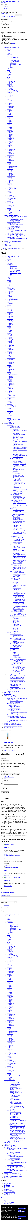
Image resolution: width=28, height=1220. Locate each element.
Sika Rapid (9, 173)
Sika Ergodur (10, 107)
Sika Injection (10, 137)
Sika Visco (9, 206)
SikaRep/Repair (11, 176)
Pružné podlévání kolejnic (19, 497)
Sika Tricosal (10, 202)
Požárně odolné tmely (18, 532)
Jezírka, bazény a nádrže (19, 597)
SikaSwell (9, 190)
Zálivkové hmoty (17, 496)
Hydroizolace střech (15, 546)
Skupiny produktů (17, 542)
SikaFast (9, 109)
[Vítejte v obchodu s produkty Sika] (10, 1)
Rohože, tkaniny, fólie (15, 64)
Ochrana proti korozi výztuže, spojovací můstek (19, 463)
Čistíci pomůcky (14, 57)
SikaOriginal (16, 620)
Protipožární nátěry (17, 540)
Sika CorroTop (10, 95)
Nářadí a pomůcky (8, 727)
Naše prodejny (7, 1183)
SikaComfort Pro (17, 623)
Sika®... (5, 858)
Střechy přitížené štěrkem (19, 550)
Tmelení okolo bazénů (18, 535)
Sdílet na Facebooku (9, 777)
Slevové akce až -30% (9, 240)
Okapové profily (11, 237)
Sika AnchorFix (11, 81)
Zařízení (15, 641)
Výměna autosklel (17, 645)
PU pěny (15, 526)
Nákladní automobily (18, 662)
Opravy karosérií (17, 646)
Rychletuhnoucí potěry (18, 581)
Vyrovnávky (16, 582)
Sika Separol (10, 184)
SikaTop (9, 199)
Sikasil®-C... (6, 847)
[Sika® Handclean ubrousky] (11, 867)
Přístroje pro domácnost (19, 639)
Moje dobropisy (8, 1203)
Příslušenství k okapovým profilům (18, 238)
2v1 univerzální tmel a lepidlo (17, 678)
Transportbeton (16, 433)
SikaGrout (9, 128)
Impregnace (16, 452)
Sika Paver (9, 159)
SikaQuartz (16, 628)
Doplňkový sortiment (18, 444)
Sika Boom (9, 85)
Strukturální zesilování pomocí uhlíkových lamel (19, 573)
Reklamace (6, 1189)
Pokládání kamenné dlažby (19, 498)
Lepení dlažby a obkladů (16, 578)
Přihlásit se (3, 2)
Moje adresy (7, 1205)
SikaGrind (9, 127)
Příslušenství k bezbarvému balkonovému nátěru (16, 225)
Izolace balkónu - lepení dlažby (17, 681)
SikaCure (9, 99)
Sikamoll (9, 152)
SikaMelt (9, 148)
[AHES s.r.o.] (4, 13)
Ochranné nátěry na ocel (19, 539)
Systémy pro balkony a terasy (11, 215)
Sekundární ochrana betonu (20, 448)
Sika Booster (10, 86)
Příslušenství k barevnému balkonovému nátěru (16, 219)
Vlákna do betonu (17, 454)
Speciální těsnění (17, 525)
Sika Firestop (10, 116)
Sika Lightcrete (10, 144)
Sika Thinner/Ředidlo (12, 198)
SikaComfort (16, 621)
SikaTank (9, 192)
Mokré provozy (17, 480)
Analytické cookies (5, 1217)
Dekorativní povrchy (18, 475)
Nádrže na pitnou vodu (18, 602)
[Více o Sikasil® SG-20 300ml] (7, 739)
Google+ (11, 774)
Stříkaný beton (16, 436)
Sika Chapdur (10, 131)
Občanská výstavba (15, 426)
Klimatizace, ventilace (18, 642)
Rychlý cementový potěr (16, 684)
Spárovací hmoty (17, 588)
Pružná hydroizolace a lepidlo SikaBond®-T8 (14, 228)
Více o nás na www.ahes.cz (10, 1193)
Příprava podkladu (17, 613)
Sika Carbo (9, 88)
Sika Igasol (9, 132)
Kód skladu (3, 758)
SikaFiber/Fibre (10, 113)
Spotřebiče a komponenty (16, 638)
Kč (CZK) (6, 8)
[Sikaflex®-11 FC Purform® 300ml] (13, 877)
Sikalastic (9, 139)
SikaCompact (16, 627)
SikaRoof (9, 178)
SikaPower (9, 164)
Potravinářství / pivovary (19, 482)
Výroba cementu (14, 429)
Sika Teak (9, 194)
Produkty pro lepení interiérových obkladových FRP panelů (15, 690)
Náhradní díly (16, 61)
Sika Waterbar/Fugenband (13, 210)
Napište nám (4, 10)
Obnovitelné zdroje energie (16, 670)
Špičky (11, 67)
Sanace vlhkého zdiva (18, 514)
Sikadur (9, 104)
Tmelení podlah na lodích (19, 533)
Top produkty (10, 674)
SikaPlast (9, 163)
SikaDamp (9, 100)
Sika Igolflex (10, 134)
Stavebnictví (10, 425)
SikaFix (9, 117)
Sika (8, 78)
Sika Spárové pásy (11, 188)
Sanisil (8, 68)
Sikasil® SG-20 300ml (8, 742)
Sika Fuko (9, 123)
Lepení (11, 564)
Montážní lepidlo (14, 685)
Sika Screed (10, 180)
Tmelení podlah (17, 518)
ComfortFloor (16, 473)
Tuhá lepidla (16, 577)
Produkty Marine (8, 242)
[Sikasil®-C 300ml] (9, 844)
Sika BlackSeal (10, 82)
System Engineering (18, 635)
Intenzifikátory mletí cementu (20, 430)
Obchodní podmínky (9, 1186)
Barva (3, 787)
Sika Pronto (10, 169)
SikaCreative (16, 624)
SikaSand (15, 629)
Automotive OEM (14, 648)
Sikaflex (9, 118)
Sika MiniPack (10, 150)
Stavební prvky (17, 657)
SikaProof (9, 170)
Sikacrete (9, 96)
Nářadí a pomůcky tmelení (19, 531)
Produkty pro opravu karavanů (11, 723)
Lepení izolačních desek (19, 568)
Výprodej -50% (7, 245)
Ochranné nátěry (14, 536)
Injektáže (15, 471)
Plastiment (9, 54)
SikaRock (9, 177)
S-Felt (8, 75)
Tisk (5, 778)
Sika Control (10, 92)
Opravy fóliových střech (19, 557)
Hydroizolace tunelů (18, 596)
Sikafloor (9, 120)
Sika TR (9, 201)
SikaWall (9, 209)
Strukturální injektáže (18, 511)
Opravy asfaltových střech (19, 556)
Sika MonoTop (10, 153)
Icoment (9, 50)
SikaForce (9, 121)
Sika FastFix (10, 110)
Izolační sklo (16, 655)
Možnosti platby (8, 1190)
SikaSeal (9, 181)
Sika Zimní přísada (14, 687)
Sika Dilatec (10, 103)
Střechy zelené (16, 551)
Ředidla (12, 65)
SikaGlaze (9, 125)
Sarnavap (9, 74)
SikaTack (9, 191)
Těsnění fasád (16, 517)
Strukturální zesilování (18, 469)
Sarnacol (9, 71)
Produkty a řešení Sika (9, 423)
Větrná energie (16, 671)
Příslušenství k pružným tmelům (18, 236)
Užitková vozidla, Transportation (18, 659)
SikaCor (9, 93)
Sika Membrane (11, 149)
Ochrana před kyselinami (19, 537)
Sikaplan (9, 162)
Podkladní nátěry (17, 570)
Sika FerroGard (10, 111)
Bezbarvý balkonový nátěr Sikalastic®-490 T (13, 222)
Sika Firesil (9, 114)
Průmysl (9, 632)
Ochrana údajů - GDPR (9, 1192)
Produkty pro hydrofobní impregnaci (13, 726)
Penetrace (15, 579)
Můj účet (3, 1197)
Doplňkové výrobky (18, 589)
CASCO (9, 49)
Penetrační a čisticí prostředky (17, 528)
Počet (2, 783)
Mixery (12, 58)
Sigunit (8, 77)
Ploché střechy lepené (18, 561)
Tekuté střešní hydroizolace (19, 560)
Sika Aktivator (10, 79)
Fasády (11, 544)
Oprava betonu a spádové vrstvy (15, 233)
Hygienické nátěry (17, 543)
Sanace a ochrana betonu (16, 458)
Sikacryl (9, 98)
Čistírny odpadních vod (19, 600)
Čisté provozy (16, 478)
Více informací (4, 1214)
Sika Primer (10, 167)
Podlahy (12, 472)
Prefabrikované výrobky (19, 434)
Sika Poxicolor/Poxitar (12, 166)
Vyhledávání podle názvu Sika (11, 47)
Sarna (8, 70)
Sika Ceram (10, 89)
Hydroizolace (16, 583)
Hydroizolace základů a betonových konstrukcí (19, 594)
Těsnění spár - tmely (15, 515)
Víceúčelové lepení (17, 565)
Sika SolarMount (11, 187)
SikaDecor (9, 102)
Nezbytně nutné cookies (9, 1216)
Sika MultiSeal (10, 155)
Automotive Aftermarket (16, 643)
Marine (11, 664)
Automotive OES (14, 649)
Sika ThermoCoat (11, 196)
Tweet (2, 774)
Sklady (14, 486)
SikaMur (9, 156)
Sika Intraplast (10, 138)
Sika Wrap (9, 212)
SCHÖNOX (7, 244)
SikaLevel (9, 142)
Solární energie (16, 673)
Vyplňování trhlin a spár (19, 521)
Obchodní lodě (16, 666)
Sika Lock (9, 145)
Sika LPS (9, 146)
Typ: (2, 760)
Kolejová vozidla (17, 663)
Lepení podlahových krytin (19, 567)
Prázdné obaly (13, 63)
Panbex (8, 53)
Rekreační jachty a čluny (19, 667)
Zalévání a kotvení (14, 494)
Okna (14, 652)
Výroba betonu (13, 432)
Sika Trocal (9, 203)
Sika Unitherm (10, 205)
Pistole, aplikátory (14, 60)
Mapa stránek (7, 1194)
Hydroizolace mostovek (19, 599)
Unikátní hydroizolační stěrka (17, 680)
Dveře (14, 653)
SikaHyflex (9, 130)
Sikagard (9, 124)
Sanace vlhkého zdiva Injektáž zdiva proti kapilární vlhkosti (17, 676)
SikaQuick (9, 171)
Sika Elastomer (10, 106)
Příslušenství (10, 56)
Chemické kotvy (17, 575)
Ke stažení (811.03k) (6, 895)
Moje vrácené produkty (9, 1202)
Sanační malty (16, 459)
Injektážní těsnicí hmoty (19, 510)
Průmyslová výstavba (15, 427)
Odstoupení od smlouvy (9, 1187)
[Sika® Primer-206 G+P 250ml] (12, 855)
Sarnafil (9, 72)
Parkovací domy (17, 487)
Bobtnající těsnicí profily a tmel (17, 688)
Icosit (8, 52)
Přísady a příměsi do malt (19, 465)
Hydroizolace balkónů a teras (20, 606)
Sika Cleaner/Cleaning (12, 91)
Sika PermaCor (10, 160)
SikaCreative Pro (17, 625)
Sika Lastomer (10, 141)
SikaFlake (15, 631)
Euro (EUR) (7, 6)
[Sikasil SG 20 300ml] (9, 750)
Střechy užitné (16, 553)
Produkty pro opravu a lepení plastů (12, 241)
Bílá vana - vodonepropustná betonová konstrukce (20, 456)
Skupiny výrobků (17, 493)
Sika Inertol (10, 135)
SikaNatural (16, 618)
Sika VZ (9, 208)
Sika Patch (9, 157)
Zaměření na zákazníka (15, 634)
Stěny (14, 490)
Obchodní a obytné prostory (20, 489)
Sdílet (6, 774)
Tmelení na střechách (18, 519)
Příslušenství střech (17, 558)
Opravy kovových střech (19, 554)
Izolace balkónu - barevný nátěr (17, 682)
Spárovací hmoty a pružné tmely (15, 234)
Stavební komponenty (15, 650)
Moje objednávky (8, 1200)
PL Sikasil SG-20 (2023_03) (8, 892)
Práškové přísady (17, 445)
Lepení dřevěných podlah (19, 491)
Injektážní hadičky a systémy (20, 512)
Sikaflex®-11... (7, 880)
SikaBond (9, 84)
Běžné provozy (17, 479)
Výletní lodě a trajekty (18, 669)
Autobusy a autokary (18, 660)
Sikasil (8, 185)
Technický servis (17, 636)
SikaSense (9, 183)
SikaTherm (9, 195)
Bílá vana (15, 592)
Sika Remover (10, 174)
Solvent (9, 213)
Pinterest (17, 774)
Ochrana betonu (17, 461)
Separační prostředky (18, 437)
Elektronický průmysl (18, 476)
